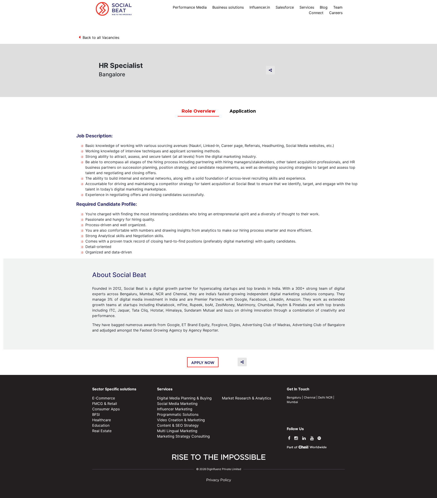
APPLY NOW (202, 363)
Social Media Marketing (177, 403)
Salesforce (285, 7)
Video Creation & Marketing (181, 420)
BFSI (96, 414)
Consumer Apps (106, 409)
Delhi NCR (325, 397)
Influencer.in (259, 7)
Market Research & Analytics (246, 398)
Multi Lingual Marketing (177, 431)
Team (338, 7)
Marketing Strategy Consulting (183, 436)
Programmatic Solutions (177, 414)
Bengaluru (294, 397)
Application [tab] (242, 110)
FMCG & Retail (104, 403)
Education (100, 425)
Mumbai (292, 402)
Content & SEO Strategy (178, 425)
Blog (324, 7)
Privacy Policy (218, 480)
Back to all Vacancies (101, 37)
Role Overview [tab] (198, 110)
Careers (336, 12)
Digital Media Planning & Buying (184, 398)
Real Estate (102, 431)
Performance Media (190, 7)
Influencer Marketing (174, 409)
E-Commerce (103, 398)
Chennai (309, 397)
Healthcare (101, 420)
